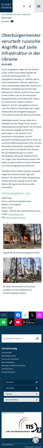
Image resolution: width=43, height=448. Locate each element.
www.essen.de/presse (15, 217)
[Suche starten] (37, 338)
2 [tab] (3, 426)
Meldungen (7, 17)
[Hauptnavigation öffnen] (38, 6)
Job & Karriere (7, 369)
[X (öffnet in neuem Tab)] (32, 315)
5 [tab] (3, 436)
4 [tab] (3, 433)
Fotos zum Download (10, 359)
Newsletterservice (9, 356)
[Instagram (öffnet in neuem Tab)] (39, 315)
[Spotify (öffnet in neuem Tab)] (3, 322)
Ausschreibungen (8, 372)
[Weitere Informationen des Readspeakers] (12, 21)
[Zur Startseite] (6, 6)
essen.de (26, 14)
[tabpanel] (21, 426)
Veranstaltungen (8, 362)
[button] (30, 6)
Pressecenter (7, 352)
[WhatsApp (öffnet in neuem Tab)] (25, 315)
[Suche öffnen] (24, 6)
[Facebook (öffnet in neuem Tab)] (18, 315)
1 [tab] (3, 423)
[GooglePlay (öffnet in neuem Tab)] (28, 322)
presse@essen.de (16, 214)
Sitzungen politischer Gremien (13, 365)
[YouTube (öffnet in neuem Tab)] (17, 322)
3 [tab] (3, 429)
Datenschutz (30, 447)
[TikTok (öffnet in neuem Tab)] (10, 322)
